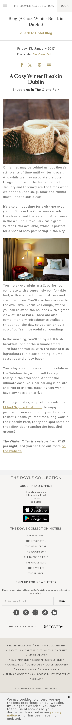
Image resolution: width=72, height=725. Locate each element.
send (62, 601)
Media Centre (38, 655)
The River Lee (36, 568)
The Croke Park (42, 54)
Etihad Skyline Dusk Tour (22, 407)
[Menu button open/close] (5, 6)
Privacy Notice (26, 669)
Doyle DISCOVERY (57, 664)
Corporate (34, 664)
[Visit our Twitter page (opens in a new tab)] (26, 612)
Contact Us (15, 664)
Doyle (33, 6)
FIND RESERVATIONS (19, 645)
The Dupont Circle (36, 557)
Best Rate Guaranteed (50, 645)
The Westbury (36, 535)
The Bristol (36, 573)
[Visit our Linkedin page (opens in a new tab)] (54, 612)
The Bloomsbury (36, 551)
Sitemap (37, 679)
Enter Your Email (15, 601)
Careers (30, 650)
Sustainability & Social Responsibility (37, 659)
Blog (13, 18)
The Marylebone (36, 546)
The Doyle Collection (36, 477)
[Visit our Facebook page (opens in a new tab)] (16, 612)
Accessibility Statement (53, 674)
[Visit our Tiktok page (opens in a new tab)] (45, 612)
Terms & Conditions (19, 674)
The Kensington (36, 541)
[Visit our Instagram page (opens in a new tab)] (35, 612)
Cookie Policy (49, 669)
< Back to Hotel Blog (36, 33)
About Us (15, 650)
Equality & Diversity (53, 650)
